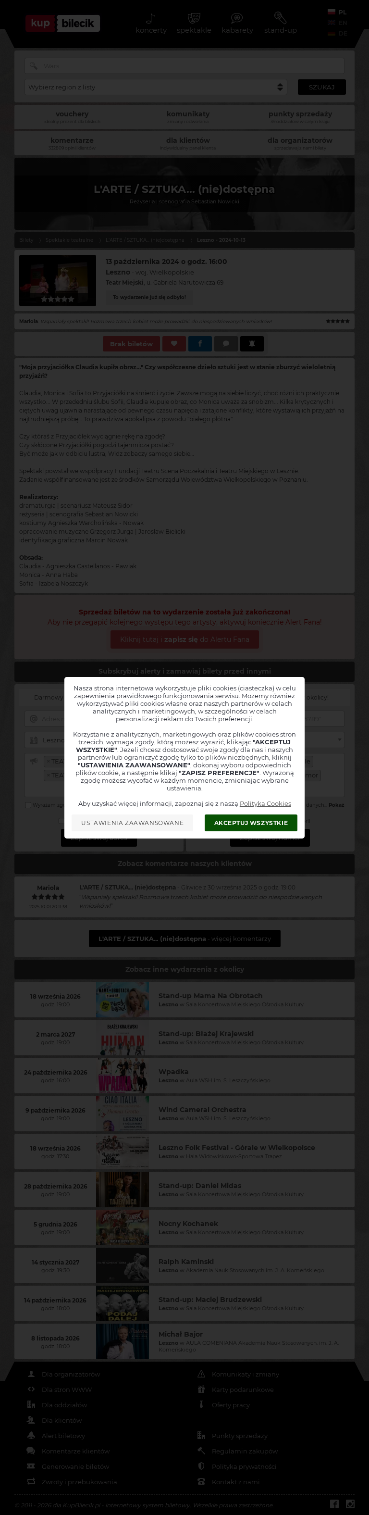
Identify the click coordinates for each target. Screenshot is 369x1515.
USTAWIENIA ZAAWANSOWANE (132, 822)
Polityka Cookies (265, 803)
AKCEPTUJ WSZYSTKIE (251, 822)
